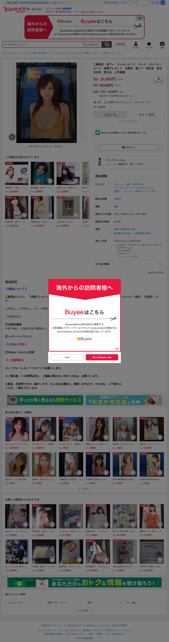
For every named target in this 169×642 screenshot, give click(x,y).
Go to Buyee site (102, 357)
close (67, 357)
